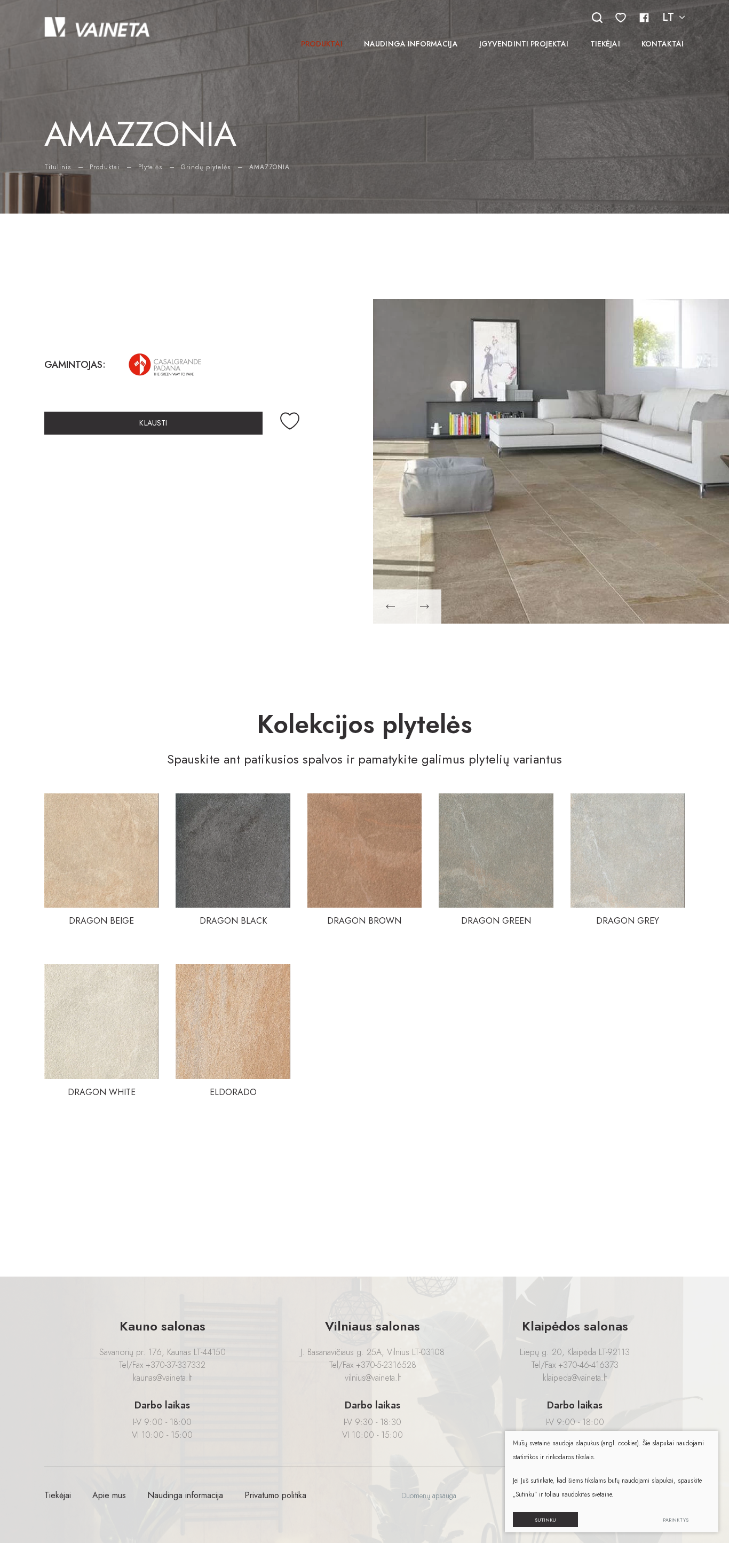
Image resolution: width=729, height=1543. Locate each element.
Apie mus (109, 1495)
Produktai (322, 43)
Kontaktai (662, 43)
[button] (390, 606)
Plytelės (150, 167)
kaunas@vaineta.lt (162, 1378)
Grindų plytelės (206, 167)
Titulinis (57, 167)
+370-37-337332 (175, 1365)
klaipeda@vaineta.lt (575, 1378)
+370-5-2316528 (386, 1365)
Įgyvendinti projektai (524, 43)
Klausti (153, 423)
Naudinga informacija (411, 43)
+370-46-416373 (588, 1365)
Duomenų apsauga (428, 1495)
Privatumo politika (275, 1495)
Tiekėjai (605, 43)
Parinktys (675, 1519)
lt (668, 17)
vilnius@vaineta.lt (373, 1378)
